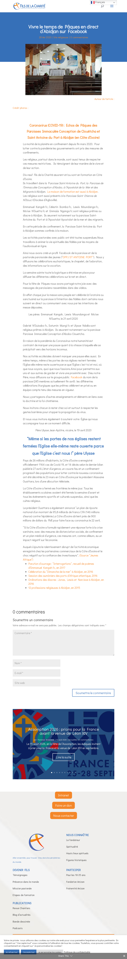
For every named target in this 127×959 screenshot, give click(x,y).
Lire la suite (63, 757)
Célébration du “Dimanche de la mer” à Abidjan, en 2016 (60, 572)
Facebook (76, 377)
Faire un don (63, 805)
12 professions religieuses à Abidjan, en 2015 (54, 588)
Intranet (63, 795)
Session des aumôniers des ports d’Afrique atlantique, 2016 (62, 576)
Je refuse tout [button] (12, 952)
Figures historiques (76, 860)
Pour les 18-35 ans (75, 875)
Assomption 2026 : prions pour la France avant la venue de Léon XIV (63, 731)
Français (100, 2)
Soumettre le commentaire (93, 693)
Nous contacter (63, 816)
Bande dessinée (21, 921)
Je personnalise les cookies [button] (49, 952)
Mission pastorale (22, 888)
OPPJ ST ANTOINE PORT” (78, 257)
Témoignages (20, 875)
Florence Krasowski (46, 739)
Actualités (73, 739)
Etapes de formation (24, 895)
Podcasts (18, 928)
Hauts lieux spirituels (77, 853)
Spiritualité (72, 846)
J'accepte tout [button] (29, 952)
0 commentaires (79, 37)
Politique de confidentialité (77, 952)
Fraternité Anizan (75, 888)
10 (75, 772)
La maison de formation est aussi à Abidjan (72, 191)
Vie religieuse (61, 37)
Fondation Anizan (75, 881)
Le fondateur (73, 840)
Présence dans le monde (26, 881)
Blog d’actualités (22, 914)
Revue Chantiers (21, 908)
